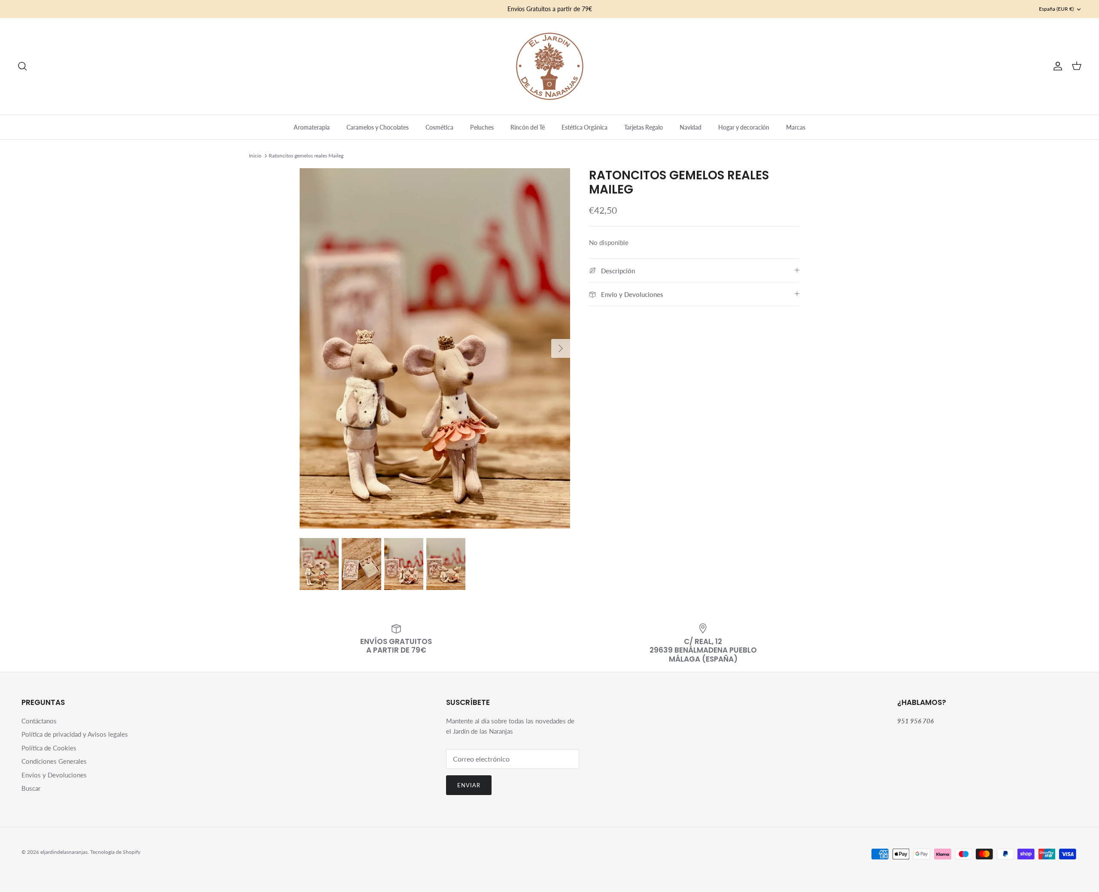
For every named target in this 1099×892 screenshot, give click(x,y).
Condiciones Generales (54, 761)
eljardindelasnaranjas (64, 852)
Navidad (690, 127)
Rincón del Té (527, 127)
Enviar (468, 785)
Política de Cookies (48, 748)
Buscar (30, 788)
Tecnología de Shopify (115, 852)
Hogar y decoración (743, 127)
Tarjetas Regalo (643, 127)
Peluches (482, 127)
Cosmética (439, 127)
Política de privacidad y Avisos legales (74, 734)
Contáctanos (39, 721)
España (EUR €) (1056, 9)
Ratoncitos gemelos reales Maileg (306, 155)
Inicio (255, 155)
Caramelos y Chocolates (377, 127)
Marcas (795, 127)
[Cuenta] (1056, 66)
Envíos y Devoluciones (54, 775)
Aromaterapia (312, 127)
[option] (435, 348)
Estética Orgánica (584, 127)
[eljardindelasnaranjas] (549, 66)
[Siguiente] (560, 348)
